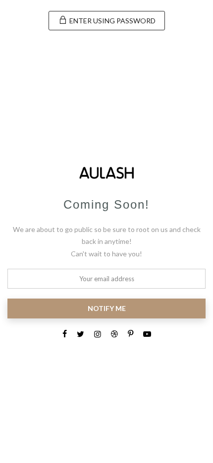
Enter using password (112, 20)
